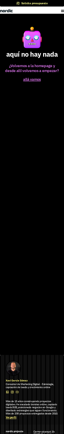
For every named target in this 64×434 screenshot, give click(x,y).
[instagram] (13, 392)
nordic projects (14, 431)
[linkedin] (8, 392)
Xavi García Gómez (17, 380)
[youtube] (18, 392)
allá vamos (32, 79)
